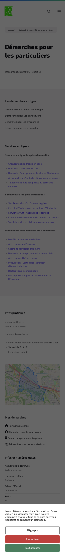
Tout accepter (32, 547)
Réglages (32, 530)
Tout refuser (33, 539)
